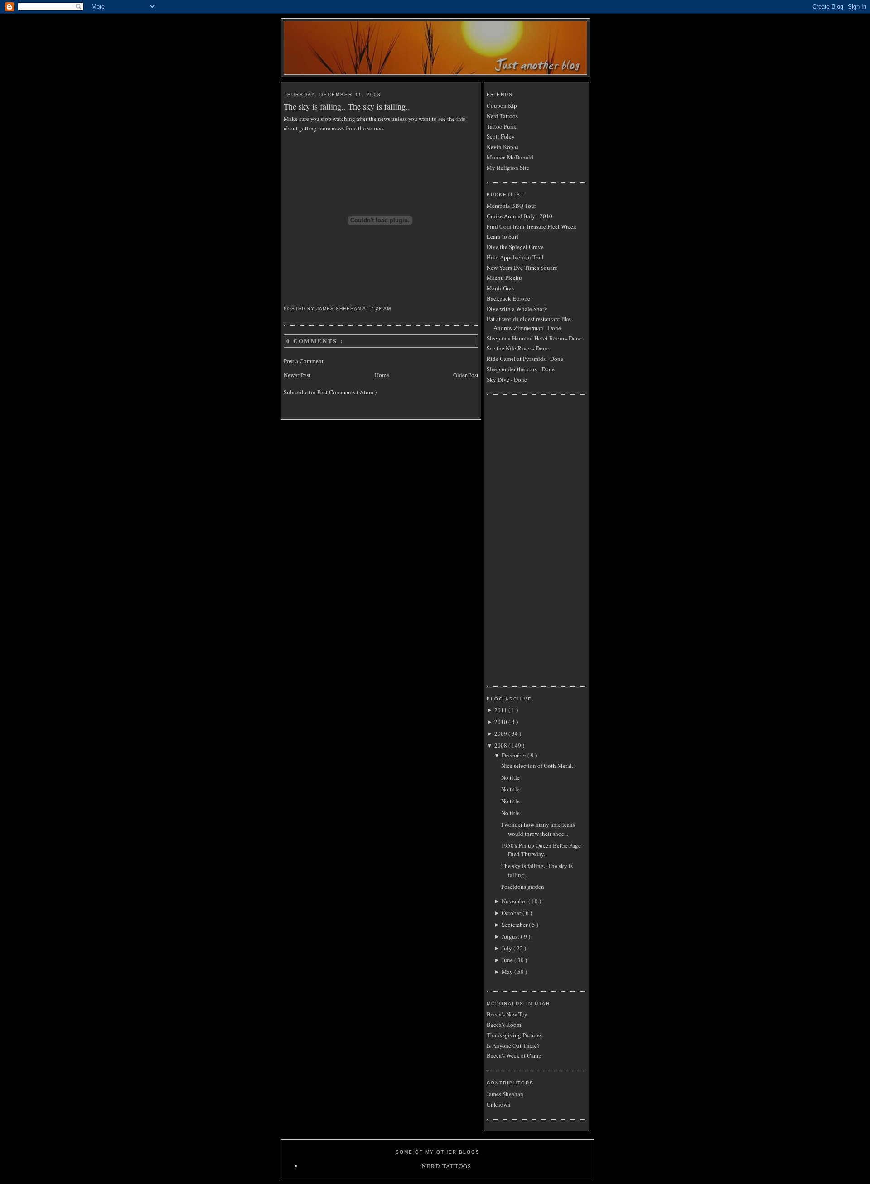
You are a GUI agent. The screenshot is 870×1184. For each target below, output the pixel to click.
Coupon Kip (502, 105)
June (508, 960)
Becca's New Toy (507, 1014)
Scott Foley (501, 136)
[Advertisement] (523, 539)
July (507, 948)
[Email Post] (394, 308)
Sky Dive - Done (507, 379)
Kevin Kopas (502, 147)
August (511, 936)
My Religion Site (508, 167)
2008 (501, 745)
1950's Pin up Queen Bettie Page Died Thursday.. (541, 849)
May (508, 972)
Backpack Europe (508, 298)
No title (510, 777)
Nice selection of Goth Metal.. (538, 766)
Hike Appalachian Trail (515, 257)
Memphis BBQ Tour (511, 205)
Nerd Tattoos (502, 116)
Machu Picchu (504, 277)
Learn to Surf (502, 236)
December (514, 755)
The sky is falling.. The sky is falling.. (347, 106)
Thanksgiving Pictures (514, 1035)
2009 (501, 733)
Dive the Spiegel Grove (515, 247)
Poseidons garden (522, 886)
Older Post (465, 375)
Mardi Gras (500, 288)
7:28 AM (382, 308)
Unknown (499, 1104)
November (515, 901)
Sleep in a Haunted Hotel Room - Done (534, 338)
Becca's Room (504, 1025)
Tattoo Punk (502, 126)
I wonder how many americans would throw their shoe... (538, 829)
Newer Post (297, 375)
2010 (501, 722)
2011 (501, 710)
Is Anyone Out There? (513, 1045)
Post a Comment (304, 361)
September (515, 924)
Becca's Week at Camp (514, 1055)
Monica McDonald (510, 157)
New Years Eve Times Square (522, 268)
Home (382, 375)
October (512, 913)
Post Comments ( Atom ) (347, 392)
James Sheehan (505, 1094)
